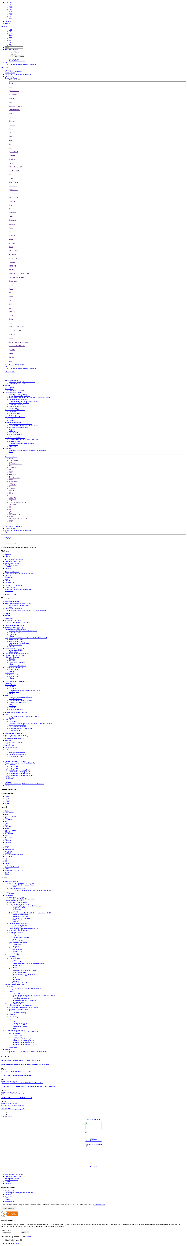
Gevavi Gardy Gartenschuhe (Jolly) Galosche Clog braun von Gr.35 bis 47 (25, 1064)
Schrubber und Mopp (15, 434)
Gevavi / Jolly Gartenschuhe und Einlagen (18, 74)
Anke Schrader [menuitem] (13, 460)
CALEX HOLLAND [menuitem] (15, 464)
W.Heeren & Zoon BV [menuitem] (16, 514)
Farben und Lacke (14, 413)
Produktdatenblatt (6, 1070)
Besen (10, 751)
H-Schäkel (12, 660)
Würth (7, 874)
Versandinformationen (11, 565)
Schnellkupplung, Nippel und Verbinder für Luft (23, 401)
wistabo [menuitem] (11, 520)
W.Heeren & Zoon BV (12, 867)
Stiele (10, 758)
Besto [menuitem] (10, 462)
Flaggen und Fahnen (15, 632)
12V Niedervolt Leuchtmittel (13, 71)
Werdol (11, 693)
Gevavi (7, 828)
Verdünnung (12, 411)
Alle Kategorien (10, 372)
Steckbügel (12, 707)
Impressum (8, 21)
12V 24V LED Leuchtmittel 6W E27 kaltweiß (16, 1075)
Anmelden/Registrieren (17, 56)
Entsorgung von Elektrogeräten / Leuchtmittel (19, 573)
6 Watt (7, 798)
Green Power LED (10, 830)
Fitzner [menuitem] (11, 471)
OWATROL (8, 851)
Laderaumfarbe (13, 688)
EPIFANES (8, 819)
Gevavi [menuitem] (11, 476)
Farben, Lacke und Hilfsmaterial (15, 410)
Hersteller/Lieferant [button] (11, 457)
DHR (6, 818)
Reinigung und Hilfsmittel (13, 422)
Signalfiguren (13, 634)
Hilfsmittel (12, 429)
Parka (10, 607)
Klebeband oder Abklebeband (18, 702)
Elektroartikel (9, 389)
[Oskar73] (4, 26)
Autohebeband (13, 669)
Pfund (10, 9)
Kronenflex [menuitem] (12, 490)
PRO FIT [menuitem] (11, 500)
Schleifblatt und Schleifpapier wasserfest (21, 775)
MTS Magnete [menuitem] (13, 497)
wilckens (7, 868)
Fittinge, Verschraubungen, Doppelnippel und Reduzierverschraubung (30, 723)
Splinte (11, 664)
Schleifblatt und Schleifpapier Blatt (19, 772)
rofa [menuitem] (10, 506)
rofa (6, 858)
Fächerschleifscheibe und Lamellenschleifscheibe (24, 439)
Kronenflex (8, 842)
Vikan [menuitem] (10, 513)
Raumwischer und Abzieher (17, 754)
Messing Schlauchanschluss (17, 725)
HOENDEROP (9, 833)
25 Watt (7, 801)
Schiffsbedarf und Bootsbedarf (14, 392)
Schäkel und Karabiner (16, 404)
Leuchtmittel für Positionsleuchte (19, 643)
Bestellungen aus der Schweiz (14, 560)
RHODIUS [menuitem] (12, 504)
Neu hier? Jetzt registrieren (17, 61)
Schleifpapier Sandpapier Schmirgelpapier (21, 443)
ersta (6, 821)
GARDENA (9, 826)
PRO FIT (8, 853)
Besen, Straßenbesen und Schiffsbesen (20, 424)
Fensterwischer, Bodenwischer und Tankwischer (23, 425)
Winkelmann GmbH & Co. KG (14, 870)
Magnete (7, 385)
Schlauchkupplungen (15, 730)
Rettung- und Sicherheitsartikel (18, 399)
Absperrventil (13, 721)
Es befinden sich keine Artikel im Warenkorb (22, 64)
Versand (29, 1237)
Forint (10, 13)
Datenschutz (8, 577)
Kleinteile (12, 420)
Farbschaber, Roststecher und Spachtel (20, 697)
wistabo (7, 872)
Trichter (11, 452)
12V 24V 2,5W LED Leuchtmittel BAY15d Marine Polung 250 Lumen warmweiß (28, 1086)
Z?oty (10, 14)
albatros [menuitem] (11, 458)
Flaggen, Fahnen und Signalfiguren (19, 396)
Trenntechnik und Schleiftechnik (15, 438)
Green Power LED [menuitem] (14, 478)
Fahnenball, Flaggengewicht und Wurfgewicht (23, 631)
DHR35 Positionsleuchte (16, 639)
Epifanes (11, 686)
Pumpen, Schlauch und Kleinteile (15, 417)
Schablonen (12, 706)
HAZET (7, 832)
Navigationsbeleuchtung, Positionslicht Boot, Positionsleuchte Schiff (30, 397)
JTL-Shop (15, 1243)
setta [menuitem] (10, 507)
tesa (6, 861)
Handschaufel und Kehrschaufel (18, 427)
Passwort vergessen (15, 59)
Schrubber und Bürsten (16, 756)
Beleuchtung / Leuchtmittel (17, 390)
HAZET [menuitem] (11, 479)
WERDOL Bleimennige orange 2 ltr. (13, 1109)
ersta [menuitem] (10, 469)
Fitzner (7, 823)
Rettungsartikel (13, 652)
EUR (10, 2)
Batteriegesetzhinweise (12, 572)
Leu (10, 16)
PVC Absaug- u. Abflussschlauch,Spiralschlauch (24, 716)
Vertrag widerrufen (8, 1208)
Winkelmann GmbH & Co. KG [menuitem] (18, 518)
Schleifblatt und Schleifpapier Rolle (19, 773)
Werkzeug (8, 448)
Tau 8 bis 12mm (14, 676)
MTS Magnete (9, 849)
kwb (6, 844)
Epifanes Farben (10, 73)
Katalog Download (10, 594)
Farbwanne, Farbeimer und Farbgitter (20, 700)
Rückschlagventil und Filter (17, 726)
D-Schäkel (12, 659)
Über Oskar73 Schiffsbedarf (13, 561)
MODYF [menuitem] (11, 495)
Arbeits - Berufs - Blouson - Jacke (19, 605)
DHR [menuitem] (10, 465)
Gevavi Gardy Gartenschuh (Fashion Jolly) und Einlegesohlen (28, 610)
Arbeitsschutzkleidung (11, 380)
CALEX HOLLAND (11, 816)
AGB (6, 579)
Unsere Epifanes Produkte (94, 1141)
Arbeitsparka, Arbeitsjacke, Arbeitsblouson (22, 382)
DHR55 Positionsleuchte (16, 641)
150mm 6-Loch (13, 768)
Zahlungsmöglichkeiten (12, 563)
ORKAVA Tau (13, 674)
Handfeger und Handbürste (17, 752)
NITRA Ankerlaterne (15, 645)
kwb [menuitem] (10, 492)
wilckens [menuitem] (11, 516)
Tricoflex (11, 718)
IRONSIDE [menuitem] (12, 483)
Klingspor (8, 840)
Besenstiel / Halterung (15, 742)
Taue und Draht (13, 408)
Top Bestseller (9, 76)
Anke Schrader (9, 812)
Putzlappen (12, 431)
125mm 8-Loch (13, 766)
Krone (10, 6)
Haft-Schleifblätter (14, 441)
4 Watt (7, 796)
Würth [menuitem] (10, 521)
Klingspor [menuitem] (12, 488)
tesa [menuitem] (10, 509)
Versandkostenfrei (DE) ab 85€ (14, 365)
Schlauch (11, 418)
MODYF (7, 847)
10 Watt (7, 803)
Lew (10, 4)
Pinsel (10, 704)
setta (6, 860)
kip (6, 839)
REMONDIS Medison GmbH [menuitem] (18, 502)
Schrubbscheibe (13, 445)
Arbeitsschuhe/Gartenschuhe (17, 383)
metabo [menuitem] (11, 493)
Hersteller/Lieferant (11, 78)
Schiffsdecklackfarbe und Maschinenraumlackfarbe (24, 690)
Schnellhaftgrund (14, 692)
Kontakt (7, 23)
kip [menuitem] (10, 486)
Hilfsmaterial (12, 415)
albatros (7, 811)
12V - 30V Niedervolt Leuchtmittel (19, 622)
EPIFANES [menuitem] (12, 467)
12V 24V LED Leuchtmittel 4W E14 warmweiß (16, 1098)
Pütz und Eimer (13, 432)
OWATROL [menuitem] (12, 499)
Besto (6, 814)
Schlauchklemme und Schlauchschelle (20, 728)
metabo (7, 846)
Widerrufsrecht (9, 582)
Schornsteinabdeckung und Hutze (19, 403)
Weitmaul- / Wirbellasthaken (17, 666)
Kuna (10, 11)
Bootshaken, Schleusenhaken (18, 394)
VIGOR (7, 863)
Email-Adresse (6, 1230)
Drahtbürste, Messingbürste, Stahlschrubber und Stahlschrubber (28, 450)
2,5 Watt (7, 800)
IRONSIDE (8, 835)
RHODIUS (8, 856)
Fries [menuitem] (10, 472)
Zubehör (11, 636)
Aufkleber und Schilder (16, 650)
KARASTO (8, 837)
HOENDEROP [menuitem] (13, 481)
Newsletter (8, 567)
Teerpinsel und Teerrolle (16, 709)
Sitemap (7, 580)
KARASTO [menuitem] (12, 485)
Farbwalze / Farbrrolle (15, 699)
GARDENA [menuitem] (12, 474)
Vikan (10, 436)
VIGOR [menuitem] (11, 511)
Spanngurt (12, 671)
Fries (6, 825)
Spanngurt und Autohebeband (18, 406)
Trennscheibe (13, 446)
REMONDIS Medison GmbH (14, 854)
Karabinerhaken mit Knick (17, 662)
